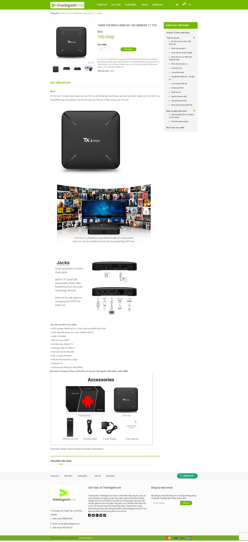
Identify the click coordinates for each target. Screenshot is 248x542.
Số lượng (102, 45)
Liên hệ (144, 5)
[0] (183, 5)
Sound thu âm (176, 68)
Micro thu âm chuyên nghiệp (181, 53)
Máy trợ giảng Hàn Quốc (176, 111)
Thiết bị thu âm (172, 38)
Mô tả (52, 91)
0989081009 (188, 476)
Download (157, 5)
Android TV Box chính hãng (177, 33)
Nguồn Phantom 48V (179, 96)
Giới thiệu (116, 5)
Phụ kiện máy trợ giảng (179, 121)
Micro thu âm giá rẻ (178, 48)
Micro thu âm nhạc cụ (179, 64)
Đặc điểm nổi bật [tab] (60, 82)
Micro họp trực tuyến (175, 127)
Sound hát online (177, 72)
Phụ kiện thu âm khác (179, 101)
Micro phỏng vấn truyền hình (181, 105)
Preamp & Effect (177, 88)
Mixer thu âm (176, 92)
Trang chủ (102, 5)
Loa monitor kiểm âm (179, 84)
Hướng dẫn (130, 5)
